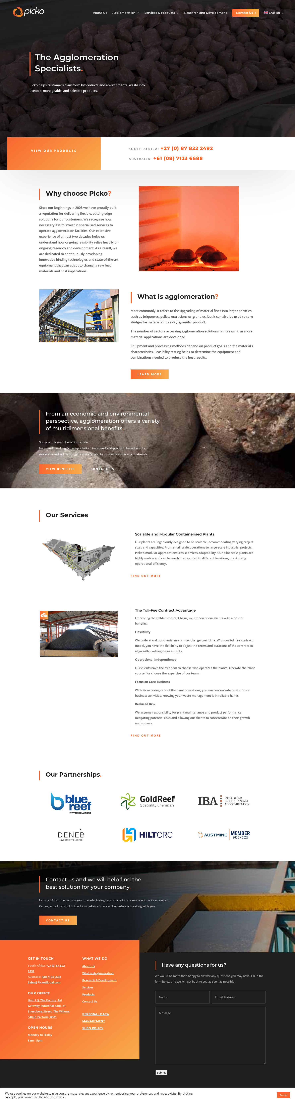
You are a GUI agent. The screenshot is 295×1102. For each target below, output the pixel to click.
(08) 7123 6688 (51, 977)
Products (88, 994)
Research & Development (99, 980)
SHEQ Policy (92, 1028)
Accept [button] (284, 1095)
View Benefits (60, 469)
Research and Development (205, 13)
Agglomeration (123, 13)
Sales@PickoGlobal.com (44, 982)
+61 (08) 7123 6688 (178, 158)
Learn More (149, 374)
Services (87, 987)
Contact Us (244, 13)
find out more (146, 576)
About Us (100, 13)
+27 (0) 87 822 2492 (187, 148)
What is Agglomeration (98, 973)
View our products (54, 151)
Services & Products (159, 13)
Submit (161, 1072)
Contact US (102, 469)
